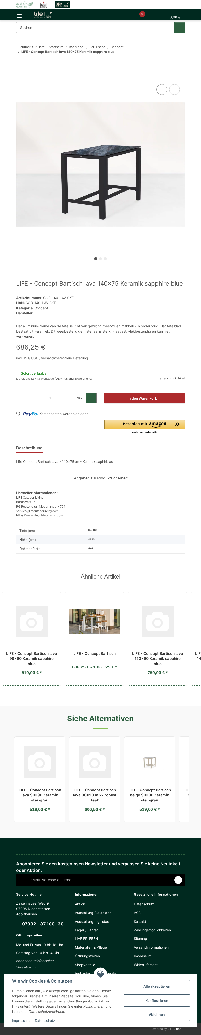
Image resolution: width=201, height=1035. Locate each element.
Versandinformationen (152, 947)
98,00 (91, 539)
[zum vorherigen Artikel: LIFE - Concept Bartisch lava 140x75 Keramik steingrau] (170, 61)
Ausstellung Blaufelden (94, 912)
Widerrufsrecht (146, 964)
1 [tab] (95, 258)
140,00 (92, 530)
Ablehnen (157, 1015)
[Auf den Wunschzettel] (174, 89)
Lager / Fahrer (86, 930)
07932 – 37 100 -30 (42, 924)
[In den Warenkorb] (20, 77)
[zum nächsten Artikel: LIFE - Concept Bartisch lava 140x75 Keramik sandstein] (180, 61)
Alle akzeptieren (156, 986)
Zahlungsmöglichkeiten (153, 930)
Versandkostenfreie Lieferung (65, 358)
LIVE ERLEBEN (86, 938)
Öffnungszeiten (87, 956)
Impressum (21, 1020)
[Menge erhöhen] (91, 398)
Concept (41, 308)
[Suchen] (179, 27)
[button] (120, 16)
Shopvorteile (85, 964)
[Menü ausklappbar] (19, 15)
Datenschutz (45, 1020)
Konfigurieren (156, 1000)
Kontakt (140, 921)
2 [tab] (100, 258)
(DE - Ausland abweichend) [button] (72, 379)
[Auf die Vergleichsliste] (161, 89)
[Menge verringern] (21, 398)
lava (90, 548)
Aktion (80, 904)
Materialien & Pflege (91, 947)
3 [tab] (105, 258)
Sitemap (140, 938)
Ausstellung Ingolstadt (93, 921)
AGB (137, 912)
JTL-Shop (175, 1029)
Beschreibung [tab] (30, 448)
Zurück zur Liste (31, 47)
